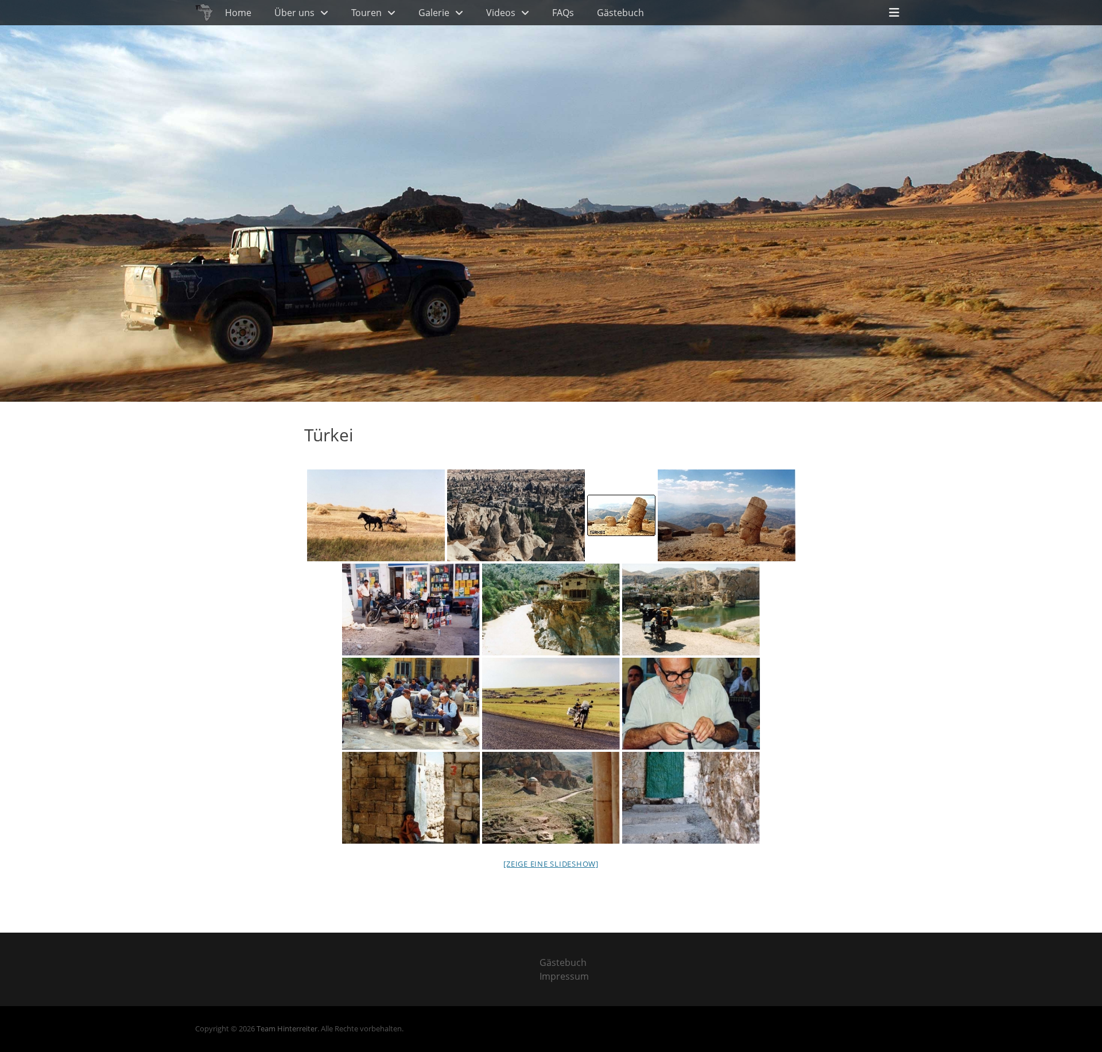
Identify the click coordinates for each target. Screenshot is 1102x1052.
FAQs (563, 12)
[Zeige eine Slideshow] (551, 864)
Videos (500, 12)
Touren (366, 12)
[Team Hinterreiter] (204, 12)
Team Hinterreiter (287, 1028)
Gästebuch (620, 12)
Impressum (564, 976)
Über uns (294, 12)
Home (238, 12)
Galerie (433, 12)
